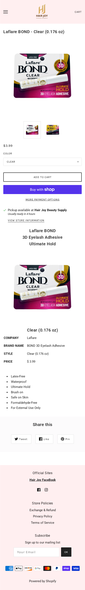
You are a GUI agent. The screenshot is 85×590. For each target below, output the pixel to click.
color (7, 153)
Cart (78, 11)
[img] (38, 490)
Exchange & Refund (43, 510)
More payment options (43, 199)
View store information (26, 220)
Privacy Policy (42, 516)
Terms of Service (42, 523)
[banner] (41, 11)
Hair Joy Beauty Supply (50, 210)
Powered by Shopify (42, 581)
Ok (66, 552)
